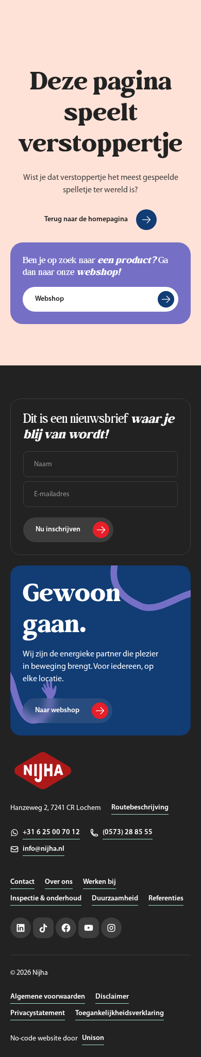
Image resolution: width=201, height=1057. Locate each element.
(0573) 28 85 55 (128, 832)
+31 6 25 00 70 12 (51, 832)
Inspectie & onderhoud (45, 898)
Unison (93, 1038)
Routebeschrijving (140, 807)
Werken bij (99, 882)
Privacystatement (37, 1013)
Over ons (59, 882)
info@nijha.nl (43, 849)
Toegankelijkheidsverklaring (119, 1013)
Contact (22, 882)
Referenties (165, 898)
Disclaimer (112, 997)
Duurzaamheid (115, 898)
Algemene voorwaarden (47, 997)
